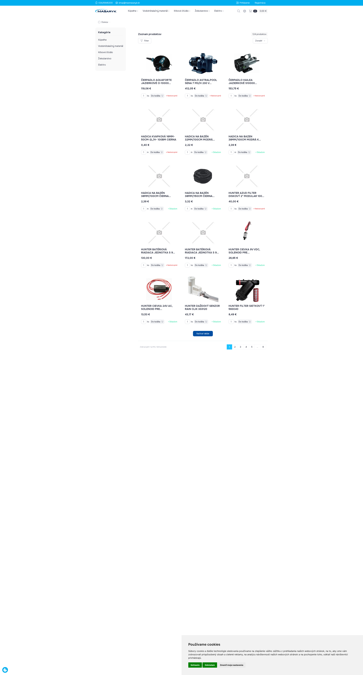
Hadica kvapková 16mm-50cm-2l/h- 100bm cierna (158, 138)
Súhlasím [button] (195, 665)
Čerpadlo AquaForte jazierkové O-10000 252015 (156, 83)
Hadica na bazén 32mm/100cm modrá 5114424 (199, 139)
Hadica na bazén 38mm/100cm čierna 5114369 (155, 196)
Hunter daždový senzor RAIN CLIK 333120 (202, 307)
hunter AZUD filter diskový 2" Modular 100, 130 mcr (246, 196)
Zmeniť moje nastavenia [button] (231, 665)
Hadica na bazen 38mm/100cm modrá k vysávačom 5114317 (244, 139)
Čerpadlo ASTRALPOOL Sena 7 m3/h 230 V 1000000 (201, 83)
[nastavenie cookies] (5, 670)
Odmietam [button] (210, 665)
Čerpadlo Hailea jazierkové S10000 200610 (242, 83)
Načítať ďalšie (203, 333)
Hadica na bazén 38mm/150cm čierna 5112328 (198, 196)
